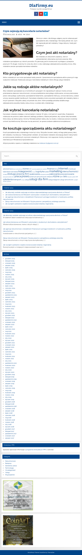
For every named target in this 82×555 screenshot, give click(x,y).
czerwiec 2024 (10, 288)
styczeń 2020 (9, 372)
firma (56, 169)
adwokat (6, 169)
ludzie (47, 172)
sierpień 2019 (9, 383)
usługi (27, 180)
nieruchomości (70, 171)
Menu (4, 22)
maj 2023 (8, 304)
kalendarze (7, 172)
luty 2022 (8, 338)
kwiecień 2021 (10, 356)
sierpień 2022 (9, 324)
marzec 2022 (9, 336)
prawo (25, 176)
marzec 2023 (9, 309)
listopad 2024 (9, 281)
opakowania (35, 174)
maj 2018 (8, 418)
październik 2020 (11, 363)
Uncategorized (10, 470)
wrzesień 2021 (10, 345)
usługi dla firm (38, 179)
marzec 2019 (9, 395)
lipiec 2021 (8, 349)
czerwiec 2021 (10, 352)
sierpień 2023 (9, 297)
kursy (33, 171)
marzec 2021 (9, 358)
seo (65, 176)
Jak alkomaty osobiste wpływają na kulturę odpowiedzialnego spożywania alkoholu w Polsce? (37, 192)
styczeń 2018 (9, 427)
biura (11, 169)
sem (61, 177)
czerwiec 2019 (10, 388)
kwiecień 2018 (10, 420)
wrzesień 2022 (10, 322)
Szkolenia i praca (11, 466)
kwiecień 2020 (10, 365)
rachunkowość (41, 177)
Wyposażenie (10, 475)
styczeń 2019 (9, 399)
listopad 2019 (9, 377)
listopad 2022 (9, 318)
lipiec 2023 (8, 299)
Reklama (8, 463)
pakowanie (54, 174)
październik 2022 (11, 320)
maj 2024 (8, 290)
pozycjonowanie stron (8, 176)
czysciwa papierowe (37, 169)
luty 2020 (8, 370)
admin (20, 34)
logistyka (40, 171)
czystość (44, 169)
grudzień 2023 (10, 293)
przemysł (33, 177)
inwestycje (72, 169)
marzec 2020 (9, 368)
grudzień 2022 (10, 315)
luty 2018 (8, 424)
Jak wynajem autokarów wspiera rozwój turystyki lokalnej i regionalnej (29, 204)
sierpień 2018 (9, 411)
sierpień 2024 (9, 284)
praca (17, 176)
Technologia (9, 468)
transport (17, 179)
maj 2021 (8, 354)
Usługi (28, 34)
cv (30, 169)
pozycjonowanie (67, 174)
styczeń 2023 (9, 313)
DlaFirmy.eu (41, 5)
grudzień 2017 (10, 429)
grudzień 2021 (10, 343)
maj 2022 (8, 331)
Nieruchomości (10, 461)
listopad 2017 (9, 431)
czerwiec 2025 (10, 270)
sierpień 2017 (9, 438)
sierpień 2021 (9, 347)
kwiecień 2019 (10, 393)
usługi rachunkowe (66, 180)
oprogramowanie (44, 174)
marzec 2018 (9, 422)
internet (63, 168)
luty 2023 (8, 311)
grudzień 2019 (10, 374)
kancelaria (14, 172)
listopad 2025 (9, 261)
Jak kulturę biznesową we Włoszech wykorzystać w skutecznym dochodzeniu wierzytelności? (37, 195)
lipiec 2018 (8, 413)
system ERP (75, 176)
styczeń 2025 (9, 279)
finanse (50, 168)
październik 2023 (11, 295)
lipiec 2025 (8, 268)
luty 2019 (8, 397)
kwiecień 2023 (10, 306)
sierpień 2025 (9, 265)
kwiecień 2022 (10, 334)
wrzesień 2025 (10, 263)
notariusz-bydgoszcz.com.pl (48, 143)
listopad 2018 (9, 404)
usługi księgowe (54, 180)
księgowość (25, 171)
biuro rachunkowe (17, 169)
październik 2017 (10, 434)
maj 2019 (8, 390)
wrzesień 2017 (10, 436)
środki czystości (7, 181)
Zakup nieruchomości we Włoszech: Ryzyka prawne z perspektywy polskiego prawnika (35, 201)
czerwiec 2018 (10, 415)
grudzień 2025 (10, 259)
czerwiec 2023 (10, 302)
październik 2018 (10, 406)
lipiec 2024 (8, 286)
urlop (23, 179)
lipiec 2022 (8, 327)
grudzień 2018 (10, 402)
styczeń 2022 (9, 340)
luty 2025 (8, 277)
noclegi (5, 174)
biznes (26, 168)
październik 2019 (10, 379)
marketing (55, 171)
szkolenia (8, 179)
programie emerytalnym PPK (36, 450)
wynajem (76, 179)
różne (56, 176)
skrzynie (70, 176)
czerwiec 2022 (10, 329)
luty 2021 (8, 361)
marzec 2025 (9, 274)
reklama (49, 177)
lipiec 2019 (8, 386)
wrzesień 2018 (10, 408)
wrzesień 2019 (10, 381)
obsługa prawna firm (18, 174)
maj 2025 (8, 272)
